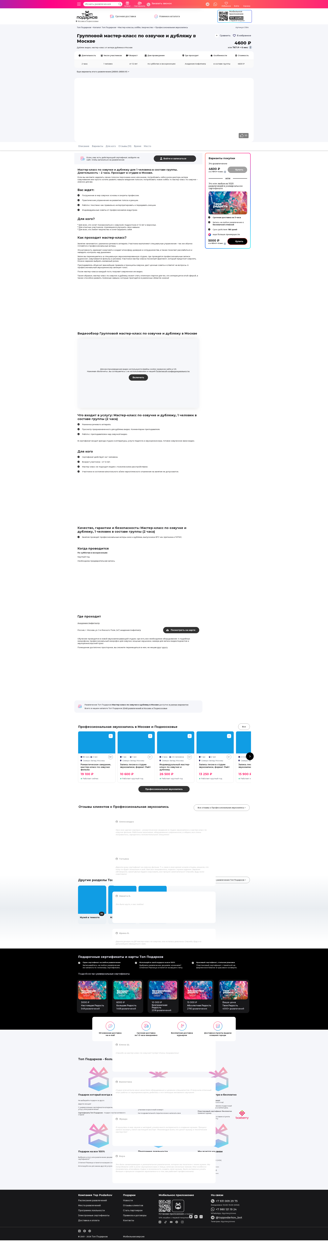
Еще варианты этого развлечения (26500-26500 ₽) (102, 71)
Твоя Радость (230, 1005)
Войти (236, 6)
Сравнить (225, 35)
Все (244, 727)
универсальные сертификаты (113, 974)
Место (147, 146)
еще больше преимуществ (226, 234)
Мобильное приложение (236, 12)
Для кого (111, 146)
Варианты (97, 146)
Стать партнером (132, 1210)
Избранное (226, 6)
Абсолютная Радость (199, 1005)
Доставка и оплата (88, 1220)
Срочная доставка (125, 16)
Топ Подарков (100, 1236)
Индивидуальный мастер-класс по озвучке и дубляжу (175, 767)
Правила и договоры (134, 1215)
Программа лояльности (91, 1210)
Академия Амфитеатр (89, 623)
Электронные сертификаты (93, 1215)
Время (137, 146)
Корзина (246, 6)
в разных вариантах (178, 705)
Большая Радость (126, 1005)
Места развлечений (89, 1205)
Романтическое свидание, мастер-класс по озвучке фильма (96, 767)
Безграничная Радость (159, 1006)
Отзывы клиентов (133, 1205)
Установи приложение (171, 1214)
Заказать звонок (162, 3)
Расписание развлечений (92, 1200)
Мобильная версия (133, 1236)
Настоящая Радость (92, 1005)
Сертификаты (139, 6)
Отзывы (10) (124, 146)
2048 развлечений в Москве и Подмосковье (145, 708)
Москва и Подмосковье (88, 21)
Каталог (127, 6)
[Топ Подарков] (87, 18)
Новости (128, 1200)
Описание (83, 146)
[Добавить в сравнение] (111, 736)
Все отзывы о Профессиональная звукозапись (221, 808)
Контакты (128, 1220)
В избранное (244, 35)
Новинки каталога (169, 16)
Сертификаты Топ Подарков (90, 1113)
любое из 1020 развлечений (221, 184)
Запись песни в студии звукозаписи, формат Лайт (135, 765)
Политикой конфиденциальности (172, 371)
